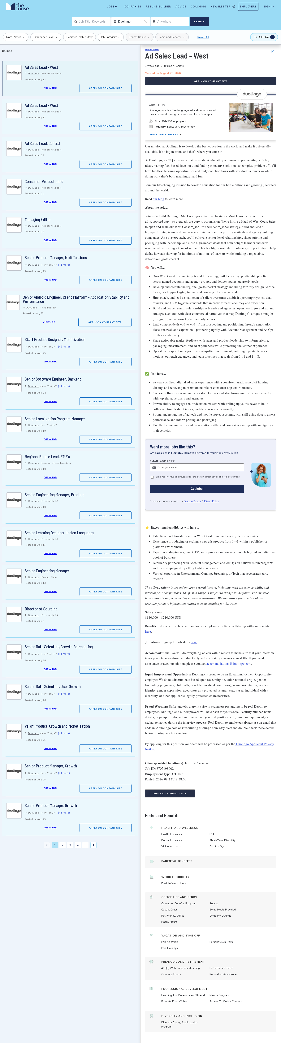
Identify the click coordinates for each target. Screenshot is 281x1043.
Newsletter (221, 6)
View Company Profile (163, 134)
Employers (248, 6)
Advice (180, 6)
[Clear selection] (146, 22)
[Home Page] (17, 7)
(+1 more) (64, 265)
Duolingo (33, 73)
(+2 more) (64, 346)
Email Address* (163, 461)
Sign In (269, 6)
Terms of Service (192, 501)
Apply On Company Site (105, 88)
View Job (50, 87)
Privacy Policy (211, 501)
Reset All (203, 37)
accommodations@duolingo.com (228, 663)
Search (199, 21)
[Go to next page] (93, 845)
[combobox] (94, 21)
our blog (158, 199)
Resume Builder (158, 6)
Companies (132, 6)
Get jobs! (197, 488)
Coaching (198, 6)
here (148, 631)
